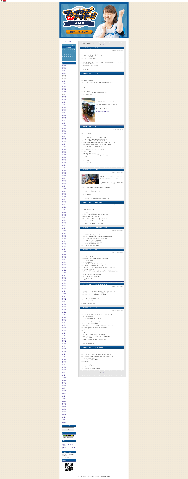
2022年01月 (64, 154)
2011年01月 (64, 367)
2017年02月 (64, 249)
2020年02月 (64, 191)
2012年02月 (64, 346)
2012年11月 (64, 332)
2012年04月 (64, 343)
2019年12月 (64, 194)
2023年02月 (64, 133)
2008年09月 (64, 412)
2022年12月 (64, 136)
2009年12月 (64, 388)
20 (70, 56)
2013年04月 (64, 324)
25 (66, 57)
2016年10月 (64, 256)
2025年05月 (64, 89)
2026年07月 (64, 67)
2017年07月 (64, 241)
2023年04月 (64, 130)
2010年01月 (64, 387)
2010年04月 (64, 382)
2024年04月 (64, 110)
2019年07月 (64, 202)
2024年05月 (64, 109)
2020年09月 (64, 180)
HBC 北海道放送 (3, 1)
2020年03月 (64, 189)
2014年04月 (64, 304)
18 (66, 56)
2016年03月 (64, 267)
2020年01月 (64, 193)
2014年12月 (64, 291)
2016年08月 (64, 259)
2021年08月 (64, 162)
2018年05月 (64, 225)
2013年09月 (64, 315)
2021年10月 (64, 159)
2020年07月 (64, 183)
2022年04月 (64, 149)
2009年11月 (64, 390)
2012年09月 (64, 335)
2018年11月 (64, 215)
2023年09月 (64, 122)
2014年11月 (64, 293)
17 (64, 56)
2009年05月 (64, 400)
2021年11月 (64, 157)
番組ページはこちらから (79, 32)
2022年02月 (64, 152)
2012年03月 (64, 345)
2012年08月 (64, 336)
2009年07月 (64, 396)
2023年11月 (64, 118)
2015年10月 (64, 275)
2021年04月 (64, 168)
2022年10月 (64, 139)
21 (72, 56)
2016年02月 (64, 269)
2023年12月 (64, 117)
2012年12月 (64, 330)
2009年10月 (64, 391)
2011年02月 (64, 366)
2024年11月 (64, 99)
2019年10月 (64, 198)
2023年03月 (64, 131)
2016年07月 (64, 261)
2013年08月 (64, 317)
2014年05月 (64, 303)
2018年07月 (64, 222)
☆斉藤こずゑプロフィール (67, 444)
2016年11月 (64, 254)
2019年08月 (64, 201)
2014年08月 (64, 298)
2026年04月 (64, 72)
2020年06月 (64, 185)
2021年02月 (64, 172)
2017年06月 (64, 243)
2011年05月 (64, 361)
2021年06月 (64, 165)
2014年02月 (64, 307)
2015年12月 (64, 272)
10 (64, 54)
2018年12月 (64, 214)
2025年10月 (64, 81)
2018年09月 (64, 219)
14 (72, 54)
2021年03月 (64, 170)
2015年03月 (64, 286)
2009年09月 (64, 393)
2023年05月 (64, 128)
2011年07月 (64, 357)
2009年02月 (64, 404)
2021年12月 (64, 156)
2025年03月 (64, 93)
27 (70, 57)
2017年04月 (64, 246)
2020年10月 (64, 178)
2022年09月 (64, 141)
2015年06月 (64, 282)
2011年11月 (64, 351)
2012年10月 (64, 333)
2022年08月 (64, 143)
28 (72, 57)
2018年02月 (64, 230)
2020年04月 (64, 188)
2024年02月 (64, 114)
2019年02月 (64, 210)
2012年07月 (64, 338)
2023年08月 (64, 123)
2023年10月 (64, 120)
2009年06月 (64, 398)
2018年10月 (64, 217)
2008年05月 (64, 419)
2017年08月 (64, 240)
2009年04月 (64, 401)
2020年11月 (64, 177)
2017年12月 (64, 233)
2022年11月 (64, 138)
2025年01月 (64, 96)
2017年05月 (64, 244)
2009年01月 (64, 406)
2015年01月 (64, 290)
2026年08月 (64, 65)
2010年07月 (64, 377)
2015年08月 (64, 278)
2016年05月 (64, 264)
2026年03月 (64, 73)
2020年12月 (64, 175)
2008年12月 (64, 408)
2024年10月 (64, 101)
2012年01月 (64, 348)
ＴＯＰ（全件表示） (69, 41)
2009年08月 (64, 395)
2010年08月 (64, 375)
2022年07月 (64, 144)
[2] (102, 44)
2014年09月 (64, 296)
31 (64, 59)
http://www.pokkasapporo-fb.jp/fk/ (103, 111)
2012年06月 (64, 340)
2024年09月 (64, 102)
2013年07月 (64, 319)
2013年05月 (64, 322)
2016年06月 (64, 262)
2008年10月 (64, 411)
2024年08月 (64, 104)
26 (68, 57)
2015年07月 (64, 280)
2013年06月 (64, 320)
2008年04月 (64, 421)
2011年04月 (64, 362)
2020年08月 (64, 181)
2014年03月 (64, 306)
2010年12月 (64, 369)
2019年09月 (64, 199)
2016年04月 (64, 265)
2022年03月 (64, 151)
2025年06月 (64, 88)
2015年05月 (64, 283)
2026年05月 (64, 70)
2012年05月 (64, 341)
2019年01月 (64, 212)
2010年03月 (64, 383)
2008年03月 (64, 422)
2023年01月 (64, 135)
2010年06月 (64, 378)
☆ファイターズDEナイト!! (67, 442)
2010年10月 (64, 372)
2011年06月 (64, 359)
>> (105, 44)
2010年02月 (64, 385)
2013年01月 (64, 328)
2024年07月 (64, 105)
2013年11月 (64, 312)
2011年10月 (64, 353)
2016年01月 (64, 270)
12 (68, 54)
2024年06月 (64, 107)
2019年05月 (64, 206)
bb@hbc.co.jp (68, 455)
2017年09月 (64, 238)
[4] (104, 44)
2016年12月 (64, 252)
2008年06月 (64, 417)
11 (66, 54)
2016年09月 (64, 257)
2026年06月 (64, 68)
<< (99, 44)
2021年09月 (64, 160)
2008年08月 (64, 414)
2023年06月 (64, 126)
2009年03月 (64, 403)
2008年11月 (64, 409)
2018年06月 (64, 223)
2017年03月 (64, 248)
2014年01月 (64, 309)
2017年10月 (64, 236)
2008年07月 (64, 416)
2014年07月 (64, 299)
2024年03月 (64, 112)
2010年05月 (64, 380)
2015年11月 (64, 273)
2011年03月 (64, 364)
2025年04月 (64, 91)
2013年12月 (64, 311)
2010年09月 (64, 374)
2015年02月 (64, 288)
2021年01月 (64, 173)
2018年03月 (64, 228)
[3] (103, 44)
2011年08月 (64, 356)
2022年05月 (64, 147)
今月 (69, 45)
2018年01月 (64, 231)
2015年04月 (64, 285)
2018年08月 (64, 220)
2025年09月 (64, 83)
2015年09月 (64, 277)
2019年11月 (64, 196)
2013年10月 (64, 314)
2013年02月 (64, 327)
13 (70, 54)
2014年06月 (64, 301)
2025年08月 (64, 84)
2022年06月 (64, 146)
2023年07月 (64, 125)
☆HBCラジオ (64, 445)
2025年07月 (64, 86)
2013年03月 (64, 325)
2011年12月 (64, 349)
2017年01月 (64, 251)
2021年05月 (64, 167)
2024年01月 (64, 115)
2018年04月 (64, 227)
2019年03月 (64, 209)
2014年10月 (64, 294)
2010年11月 (64, 370)
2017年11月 (64, 235)
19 (68, 56)
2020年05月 (64, 186)
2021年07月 (64, 164)
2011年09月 (64, 354)
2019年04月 (64, 207)
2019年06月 (64, 204)
